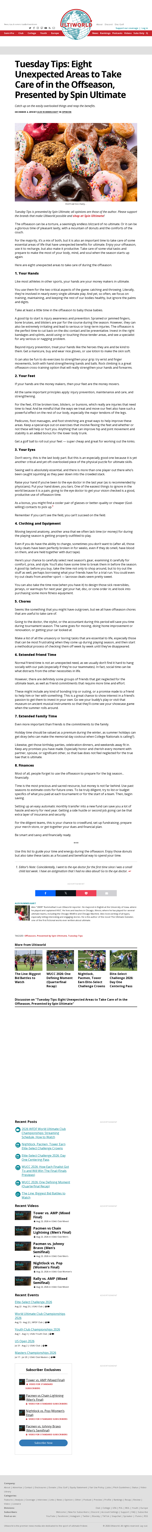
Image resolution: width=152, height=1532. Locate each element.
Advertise (17, 1487)
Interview (42, 1499)
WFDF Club (37, 1322)
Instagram (75, 1516)
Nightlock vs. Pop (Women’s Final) (47, 1265)
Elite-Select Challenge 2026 (33, 1302)
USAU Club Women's (61, 1271)
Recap (128, 1499)
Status (135, 1487)
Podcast (87, 1499)
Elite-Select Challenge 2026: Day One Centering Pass (44, 1157)
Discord (109, 24)
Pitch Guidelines (121, 1487)
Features (8, 1499)
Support (125, 1512)
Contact (28, 1487)
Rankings (105, 33)
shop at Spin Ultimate (88, 216)
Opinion (66, 112)
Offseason (30, 935)
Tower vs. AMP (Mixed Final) (51, 1215)
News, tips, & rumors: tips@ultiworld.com (20, 24)
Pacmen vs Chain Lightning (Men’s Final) (52, 1230)
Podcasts (117, 33)
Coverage (30, 1499)
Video (7, 1503)
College (32, 33)
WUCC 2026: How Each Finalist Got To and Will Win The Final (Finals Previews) (45, 1171)
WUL (127, 1507)
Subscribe (143, 1512)
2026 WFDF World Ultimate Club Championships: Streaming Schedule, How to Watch (44, 1133)
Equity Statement (78, 1487)
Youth (43, 33)
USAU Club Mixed (60, 1221)
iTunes (138, 1516)
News (95, 33)
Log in (145, 28)
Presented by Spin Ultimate (52, 935)
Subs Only (138, 33)
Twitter (86, 1516)
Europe (55, 33)
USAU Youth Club (38, 1333)
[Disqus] (76, 1059)
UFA (114, 1507)
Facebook (63, 1516)
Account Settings (109, 1512)
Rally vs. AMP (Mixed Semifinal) (50, 1280)
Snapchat (116, 1516)
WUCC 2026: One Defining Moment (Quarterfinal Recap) (46, 1184)
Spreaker (128, 1516)
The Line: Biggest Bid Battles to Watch (43, 1195)
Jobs (109, 1487)
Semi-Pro (9, 33)
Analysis (19, 1499)
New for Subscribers (78, 1512)
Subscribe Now (43, 1443)
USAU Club (37, 1306)
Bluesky (96, 1516)
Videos (128, 33)
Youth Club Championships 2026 (37, 1329)
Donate (52, 1487)
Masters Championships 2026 (35, 1353)
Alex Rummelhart (47, 112)
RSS (146, 1516)
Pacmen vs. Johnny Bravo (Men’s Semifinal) (48, 1247)
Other (78, 1499)
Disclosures (40, 1487)
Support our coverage (127, 28)
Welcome (61, 1512)
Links (51, 1499)
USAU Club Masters (38, 1357)
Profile (107, 1499)
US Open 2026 (24, 1341)
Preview (98, 1499)
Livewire (16, 1503)
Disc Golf (119, 24)
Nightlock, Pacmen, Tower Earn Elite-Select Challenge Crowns (43, 1146)
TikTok (105, 1516)
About (99, 24)
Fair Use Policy (97, 1487)
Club (20, 33)
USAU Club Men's (59, 1236)
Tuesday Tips (75, 935)
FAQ (133, 1512)
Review (137, 1499)
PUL (121, 1507)
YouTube (50, 1516)
